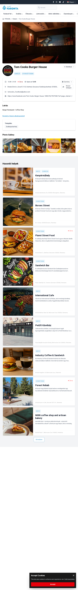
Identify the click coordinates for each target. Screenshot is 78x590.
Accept (52, 584)
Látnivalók (40, 14)
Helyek (15, 19)
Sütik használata (69, 579)
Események (68, 14)
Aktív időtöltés (54, 14)
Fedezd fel (7, 14)
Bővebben (39, 439)
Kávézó (17, 73)
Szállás (19, 14)
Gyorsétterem (27, 73)
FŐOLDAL (7, 19)
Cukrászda (45, 171)
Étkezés (29, 14)
